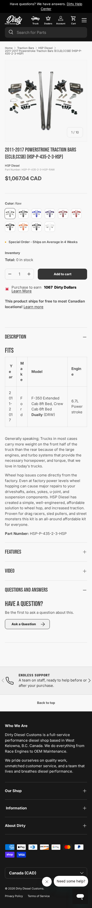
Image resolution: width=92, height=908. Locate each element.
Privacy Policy (14, 896)
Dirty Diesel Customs (29, 888)
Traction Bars (25, 48)
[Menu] (84, 20)
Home (9, 48)
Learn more (33, 306)
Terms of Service (39, 896)
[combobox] (46, 32)
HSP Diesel (45, 48)
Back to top (46, 703)
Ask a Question (24, 624)
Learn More (22, 291)
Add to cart (62, 274)
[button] (73, 20)
